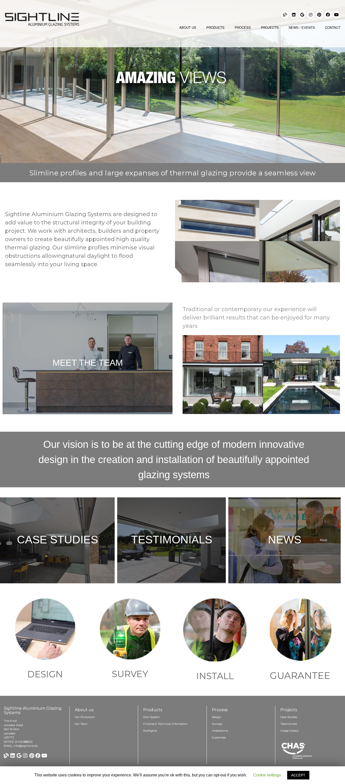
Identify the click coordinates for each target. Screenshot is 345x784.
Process (243, 27)
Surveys (217, 724)
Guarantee (219, 737)
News (284, 539)
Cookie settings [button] (267, 775)
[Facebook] (327, 14)
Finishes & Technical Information (165, 724)
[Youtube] (336, 14)
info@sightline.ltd (26, 746)
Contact (332, 27)
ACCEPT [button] (298, 775)
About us (84, 709)
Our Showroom (85, 717)
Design (216, 717)
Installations (220, 730)
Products (215, 27)
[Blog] (285, 14)
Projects (270, 27)
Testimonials (171, 539)
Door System (151, 717)
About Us (187, 27)
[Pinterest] (319, 14)
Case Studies (57, 539)
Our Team (81, 724)
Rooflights (150, 730)
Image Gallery (289, 730)
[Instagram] (310, 14)
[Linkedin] (293, 14)
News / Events (302, 27)
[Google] (302, 14)
